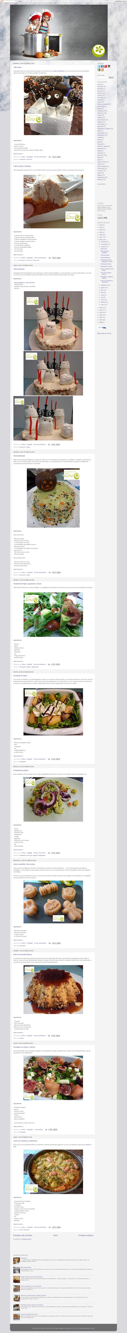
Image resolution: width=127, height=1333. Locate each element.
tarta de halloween (59, 71)
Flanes (22, 1038)
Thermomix (36, 260)
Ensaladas (23, 667)
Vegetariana (35, 667)
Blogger (92, 1328)
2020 (101, 230)
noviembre (104, 244)
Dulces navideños (102, 104)
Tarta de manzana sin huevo (29, 1314)
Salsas (99, 150)
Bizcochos (100, 86)
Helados (99, 122)
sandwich (100, 153)
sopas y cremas (102, 162)
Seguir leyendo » (18, 153)
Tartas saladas (101, 166)
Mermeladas (101, 133)
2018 (101, 234)
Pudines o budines (102, 146)
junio (102, 292)
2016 (101, 239)
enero (103, 304)
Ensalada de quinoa (20, 770)
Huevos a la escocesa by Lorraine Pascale (33, 1295)
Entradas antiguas (86, 1235)
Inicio (55, 1235)
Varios (99, 173)
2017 (101, 237)
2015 (101, 307)
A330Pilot (74, 1328)
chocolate (22, 159)
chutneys (100, 99)
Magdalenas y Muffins (103, 128)
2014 (101, 310)
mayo (103, 295)
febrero (103, 302)
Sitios (99, 157)
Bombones (100, 88)
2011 (101, 317)
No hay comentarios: (40, 157)
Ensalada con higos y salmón (24, 1047)
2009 (101, 322)
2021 (101, 227)
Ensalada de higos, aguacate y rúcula (27, 584)
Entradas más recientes (22, 1235)
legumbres (100, 126)
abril (102, 297)
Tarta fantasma (18, 269)
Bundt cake (100, 93)
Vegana (28, 667)
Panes (99, 139)
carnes (99, 95)
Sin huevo (29, 159)
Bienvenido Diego (26, 1267)
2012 (101, 315)
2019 (101, 232)
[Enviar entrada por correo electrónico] (49, 157)
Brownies (100, 91)
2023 (101, 225)
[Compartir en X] (56, 157)
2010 (101, 320)
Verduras (100, 179)
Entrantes (22, 260)
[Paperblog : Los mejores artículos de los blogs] (102, 329)
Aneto (88, 1144)
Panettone (24, 1258)
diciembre (104, 241)
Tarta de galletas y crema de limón (31, 1286)
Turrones (100, 170)
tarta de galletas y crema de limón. (24, 282)
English (99, 108)
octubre (103, 246)
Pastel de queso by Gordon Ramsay (31, 1277)
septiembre (104, 285)
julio (102, 290)
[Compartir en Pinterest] (60, 157)
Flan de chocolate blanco (22, 954)
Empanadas (101, 106)
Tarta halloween (19, 456)
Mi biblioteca (101, 135)
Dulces (99, 102)
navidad (99, 137)
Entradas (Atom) (26, 1239)
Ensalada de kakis (20, 676)
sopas (99, 159)
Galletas (99, 117)
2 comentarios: (38, 1129)
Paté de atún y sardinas (22, 166)
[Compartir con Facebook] (58, 157)
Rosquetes (100, 148)
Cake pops (17, 67)
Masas (99, 131)
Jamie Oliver (101, 124)
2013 (101, 312)
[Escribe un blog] (55, 157)
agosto (103, 287)
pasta (99, 142)
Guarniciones (101, 119)
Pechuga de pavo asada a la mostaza (32, 1305)
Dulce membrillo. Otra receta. (24, 864)
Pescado (100, 144)
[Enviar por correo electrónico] (53, 157)
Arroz (21, 1229)
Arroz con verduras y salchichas (25, 1141)
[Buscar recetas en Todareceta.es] (104, 333)
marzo (103, 299)
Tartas (28, 447)
